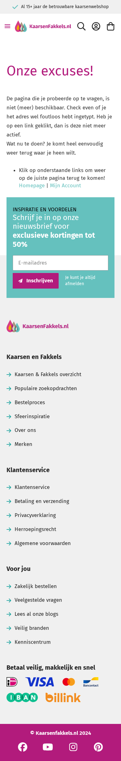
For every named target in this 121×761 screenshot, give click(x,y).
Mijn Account (65, 185)
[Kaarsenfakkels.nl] (43, 26)
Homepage (32, 185)
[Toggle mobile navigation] (7, 26)
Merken (23, 444)
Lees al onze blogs (36, 614)
